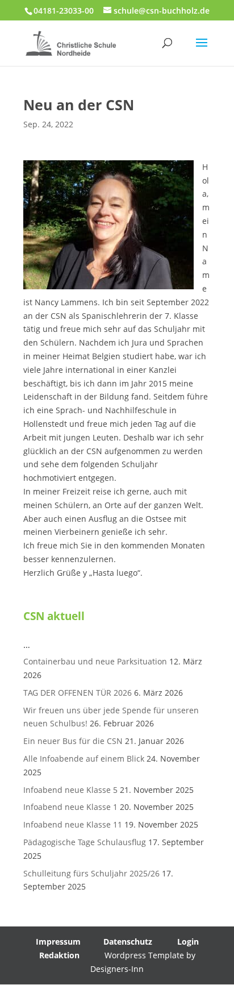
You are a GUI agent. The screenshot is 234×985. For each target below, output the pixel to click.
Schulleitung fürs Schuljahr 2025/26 (91, 873)
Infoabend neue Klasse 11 (72, 824)
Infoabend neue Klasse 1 (70, 806)
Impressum (58, 941)
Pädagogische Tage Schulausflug (84, 842)
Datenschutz (127, 941)
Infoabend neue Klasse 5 (70, 789)
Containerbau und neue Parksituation (95, 661)
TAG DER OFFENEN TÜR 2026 (77, 692)
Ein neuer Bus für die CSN (73, 740)
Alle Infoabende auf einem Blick (83, 758)
